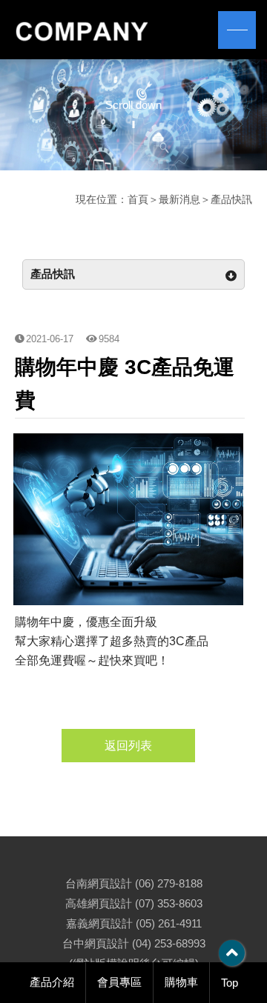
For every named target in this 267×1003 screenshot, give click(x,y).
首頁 (138, 199)
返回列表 (128, 745)
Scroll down (133, 105)
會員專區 (119, 982)
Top (229, 982)
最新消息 (179, 199)
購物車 (181, 982)
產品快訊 (231, 199)
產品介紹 (52, 982)
